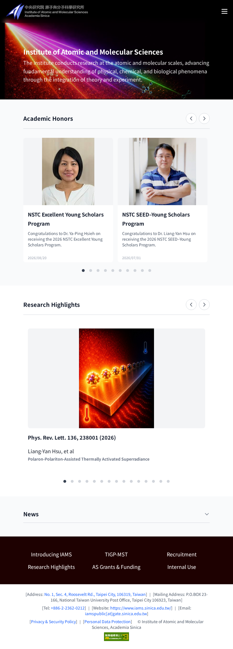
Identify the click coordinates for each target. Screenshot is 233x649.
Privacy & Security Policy (53, 621)
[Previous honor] (191, 118)
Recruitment (182, 554)
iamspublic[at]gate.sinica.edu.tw (116, 613)
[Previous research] (191, 304)
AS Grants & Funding (118, 566)
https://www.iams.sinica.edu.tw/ (140, 608)
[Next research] (204, 304)
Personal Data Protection (107, 621)
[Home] (47, 11)
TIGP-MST (124, 554)
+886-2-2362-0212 (68, 608)
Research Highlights (51, 566)
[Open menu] (224, 11)
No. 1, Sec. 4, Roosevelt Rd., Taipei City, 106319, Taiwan (95, 594)
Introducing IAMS (51, 554)
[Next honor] (204, 118)
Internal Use (181, 566)
